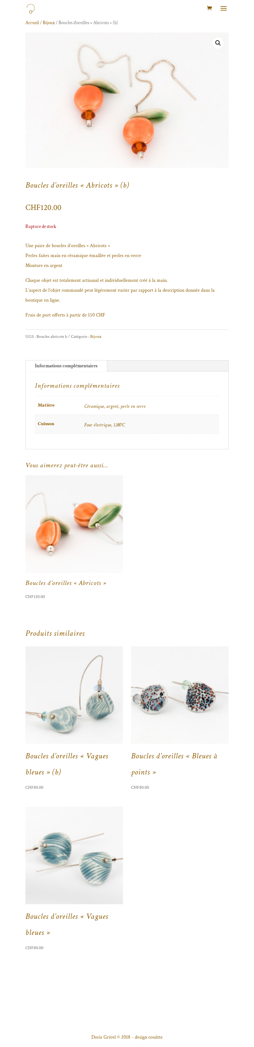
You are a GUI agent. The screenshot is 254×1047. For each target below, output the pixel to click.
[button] (218, 43)
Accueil (32, 23)
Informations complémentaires (66, 366)
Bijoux (49, 23)
